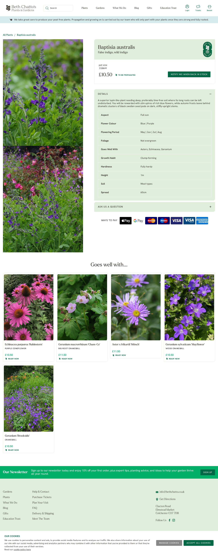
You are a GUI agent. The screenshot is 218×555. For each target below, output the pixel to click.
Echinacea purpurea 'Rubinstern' (23, 344)
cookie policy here (22, 550)
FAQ (34, 508)
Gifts (149, 8)
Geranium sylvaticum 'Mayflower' (185, 344)
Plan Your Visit (40, 503)
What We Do (119, 8)
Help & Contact (40, 492)
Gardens (100, 8)
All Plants (8, 35)
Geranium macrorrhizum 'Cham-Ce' (79, 344)
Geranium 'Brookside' (17, 436)
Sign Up (207, 472)
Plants (85, 8)
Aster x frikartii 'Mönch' (125, 344)
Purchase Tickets (41, 497)
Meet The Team (41, 519)
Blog (136, 8)
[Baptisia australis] (43, 92)
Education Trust (168, 8)
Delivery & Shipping (43, 513)
